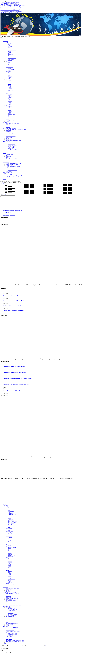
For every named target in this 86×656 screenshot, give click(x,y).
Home (4, 39)
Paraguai (10, 77)
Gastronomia (8, 156)
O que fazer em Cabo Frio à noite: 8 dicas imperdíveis (14, 372)
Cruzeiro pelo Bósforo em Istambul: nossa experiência (11, 11)
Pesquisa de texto (16, 181)
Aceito (46, 645)
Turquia (9, 80)
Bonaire (9, 85)
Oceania (7, 119)
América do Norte (9, 67)
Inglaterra (10, 106)
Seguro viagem (9, 134)
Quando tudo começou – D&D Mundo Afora (15, 175)
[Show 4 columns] (67, 193)
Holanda (9, 104)
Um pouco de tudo (9, 159)
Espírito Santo (11, 46)
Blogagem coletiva (9, 171)
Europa (7, 93)
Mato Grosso (10, 49)
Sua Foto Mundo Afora (12, 170)
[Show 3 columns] (48, 193)
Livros (7, 157)
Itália (9, 107)
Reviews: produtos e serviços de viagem (13, 140)
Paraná (9, 53)
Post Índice (8, 127)
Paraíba (9, 52)
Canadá (9, 68)
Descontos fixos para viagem (11, 150)
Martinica (10, 89)
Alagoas (9, 43)
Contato (7, 177)
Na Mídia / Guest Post (10, 165)
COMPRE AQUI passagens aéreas (10, 210)
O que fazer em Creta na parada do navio (9, 3)
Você (7, 167)
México (9, 70)
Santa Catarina (11, 59)
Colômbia (10, 76)
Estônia (9, 99)
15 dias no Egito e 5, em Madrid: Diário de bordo (10, 6)
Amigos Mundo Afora (12, 168)
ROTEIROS (5, 122)
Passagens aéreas (9, 139)
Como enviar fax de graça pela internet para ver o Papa (15, 390)
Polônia (9, 112)
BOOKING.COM (11, 144)
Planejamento (8, 130)
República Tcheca (11, 114)
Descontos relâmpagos (10, 151)
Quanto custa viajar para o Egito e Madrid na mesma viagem (12, 5)
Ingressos (7, 138)
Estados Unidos (11, 69)
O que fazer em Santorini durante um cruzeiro (10, 2)
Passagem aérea (6, 215)
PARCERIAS (6, 162)
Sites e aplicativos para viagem (12, 158)
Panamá (9, 65)
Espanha (9, 98)
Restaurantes (8, 132)
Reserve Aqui (8, 142)
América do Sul (9, 71)
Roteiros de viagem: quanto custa (12, 123)
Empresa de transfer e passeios (12, 133)
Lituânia (9, 110)
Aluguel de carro (9, 137)
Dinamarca (10, 96)
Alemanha (10, 94)
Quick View (19, 210)
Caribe (7, 81)
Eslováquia (10, 97)
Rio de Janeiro (11, 55)
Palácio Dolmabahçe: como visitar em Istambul (10, 10)
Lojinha (4, 179)
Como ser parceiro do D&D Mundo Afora (14, 163)
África (7, 61)
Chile (9, 75)
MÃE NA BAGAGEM (7, 172)
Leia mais (50, 645)
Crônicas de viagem (9, 154)
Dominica (10, 87)
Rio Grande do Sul (12, 58)
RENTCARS (10, 148)
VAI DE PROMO (11, 146)
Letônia (9, 108)
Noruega (10, 111)
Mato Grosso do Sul (12, 50)
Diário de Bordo (9, 124)
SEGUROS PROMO (12, 145)
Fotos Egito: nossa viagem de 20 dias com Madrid (10, 4)
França (9, 102)
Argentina (10, 72)
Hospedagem (8, 131)
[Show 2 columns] (29, 193)
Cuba (9, 64)
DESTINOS (5, 41)
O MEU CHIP (11, 147)
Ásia (6, 79)
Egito (9, 62)
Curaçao (9, 86)
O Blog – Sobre (9, 174)
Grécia (9, 103)
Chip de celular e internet (10, 136)
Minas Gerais (10, 51)
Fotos (7, 155)
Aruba (9, 84)
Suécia (9, 115)
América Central (9, 63)
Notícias (7, 161)
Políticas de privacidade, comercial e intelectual (15, 176)
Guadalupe (10, 88)
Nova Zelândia (11, 120)
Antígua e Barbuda (12, 82)
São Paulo (10, 60)
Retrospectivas (8, 125)
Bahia (9, 44)
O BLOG (5, 173)
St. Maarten (10, 92)
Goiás (9, 47)
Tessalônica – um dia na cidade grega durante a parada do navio (13, 8)
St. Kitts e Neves (11, 90)
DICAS (4, 153)
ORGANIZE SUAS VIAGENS (9, 128)
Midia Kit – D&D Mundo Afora (12, 164)
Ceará (9, 45)
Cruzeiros (7, 121)
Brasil (7, 42)
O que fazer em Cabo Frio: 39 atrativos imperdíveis (14, 366)
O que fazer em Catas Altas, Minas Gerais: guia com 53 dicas (16, 384)
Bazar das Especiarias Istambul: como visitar (9, 12)
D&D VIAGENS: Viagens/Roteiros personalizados (16, 129)
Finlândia (10, 101)
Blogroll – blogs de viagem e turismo (13, 166)
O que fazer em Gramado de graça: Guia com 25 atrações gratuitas (17, 378)
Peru (9, 78)
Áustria (9, 95)
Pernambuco (10, 54)
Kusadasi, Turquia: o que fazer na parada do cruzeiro (11, 7)
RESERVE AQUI (6, 141)
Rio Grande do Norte (12, 56)
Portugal (9, 113)
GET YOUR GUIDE (12, 149)
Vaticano (10, 118)
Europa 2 (7, 105)
